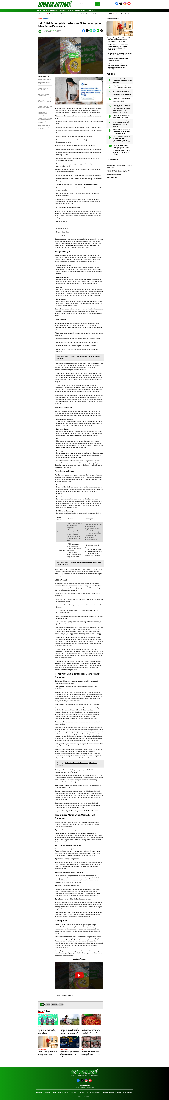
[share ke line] (98, 31)
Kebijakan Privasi (108, 1092)
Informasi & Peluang (66, 10)
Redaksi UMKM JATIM (50, 30)
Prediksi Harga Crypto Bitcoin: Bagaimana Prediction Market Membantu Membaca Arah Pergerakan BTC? (52, 13)
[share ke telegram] (95, 31)
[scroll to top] (162, 1097)
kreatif (48, 1004)
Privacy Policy (84, 1092)
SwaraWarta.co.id (80, 1087)
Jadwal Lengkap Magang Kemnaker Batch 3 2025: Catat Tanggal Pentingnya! (122, 93)
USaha (61, 1004)
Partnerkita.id (90, 1087)
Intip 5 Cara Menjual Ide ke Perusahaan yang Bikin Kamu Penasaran (121, 100)
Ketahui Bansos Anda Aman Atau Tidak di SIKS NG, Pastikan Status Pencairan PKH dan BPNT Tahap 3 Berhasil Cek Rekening (122, 109)
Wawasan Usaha (80, 10)
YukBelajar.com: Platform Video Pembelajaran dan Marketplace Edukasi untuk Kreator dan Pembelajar (118, 66)
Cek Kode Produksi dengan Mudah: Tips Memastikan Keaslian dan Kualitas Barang (122, 123)
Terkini (39, 10)
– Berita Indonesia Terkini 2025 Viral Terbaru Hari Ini (118, 171)
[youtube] (129, 4)
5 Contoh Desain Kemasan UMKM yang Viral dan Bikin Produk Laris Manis (121, 131)
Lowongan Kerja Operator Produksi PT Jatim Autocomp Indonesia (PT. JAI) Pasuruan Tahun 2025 (121, 139)
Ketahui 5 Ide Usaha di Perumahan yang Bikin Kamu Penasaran (122, 80)
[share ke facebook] (84, 31)
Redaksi (47, 1092)
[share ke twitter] (87, 31)
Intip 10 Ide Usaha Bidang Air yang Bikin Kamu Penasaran (122, 86)
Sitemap (129, 1092)
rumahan (54, 1004)
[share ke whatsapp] (91, 31)
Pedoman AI (96, 1092)
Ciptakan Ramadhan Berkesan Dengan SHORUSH (102, 13)
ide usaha (46, 18)
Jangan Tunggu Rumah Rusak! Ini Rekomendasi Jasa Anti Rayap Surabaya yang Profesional (118, 39)
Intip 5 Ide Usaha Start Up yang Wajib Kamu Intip (121, 116)
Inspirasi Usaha (53, 10)
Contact (73, 1092)
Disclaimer (120, 1092)
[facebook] (117, 4)
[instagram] (125, 4)
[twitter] (121, 4)
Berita (45, 10)
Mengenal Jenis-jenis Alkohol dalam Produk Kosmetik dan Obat (119, 54)
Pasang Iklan (91, 10)
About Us (39, 1092)
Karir (66, 1092)
